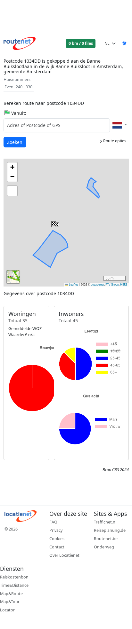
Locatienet (97, 285)
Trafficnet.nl (105, 522)
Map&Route (11, 593)
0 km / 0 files (81, 43)
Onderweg (104, 547)
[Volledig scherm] (12, 191)
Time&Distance (14, 585)
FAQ (53, 522)
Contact (56, 547)
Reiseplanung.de (110, 530)
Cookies (56, 538)
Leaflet (73, 285)
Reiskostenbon (14, 577)
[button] (54, 222)
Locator (7, 610)
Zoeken (15, 142)
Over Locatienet (64, 555)
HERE (123, 285)
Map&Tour (10, 601)
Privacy (55, 530)
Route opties (114, 141)
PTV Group (112, 285)
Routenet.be (106, 538)
